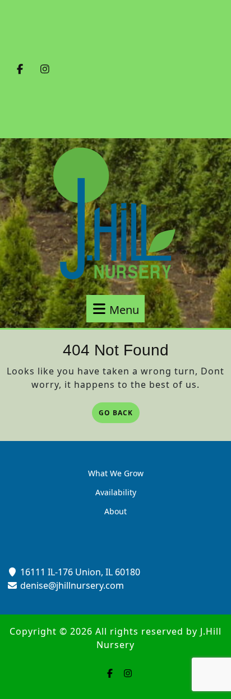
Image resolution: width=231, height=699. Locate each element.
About (115, 511)
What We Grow (116, 473)
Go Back (119, 414)
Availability (115, 492)
